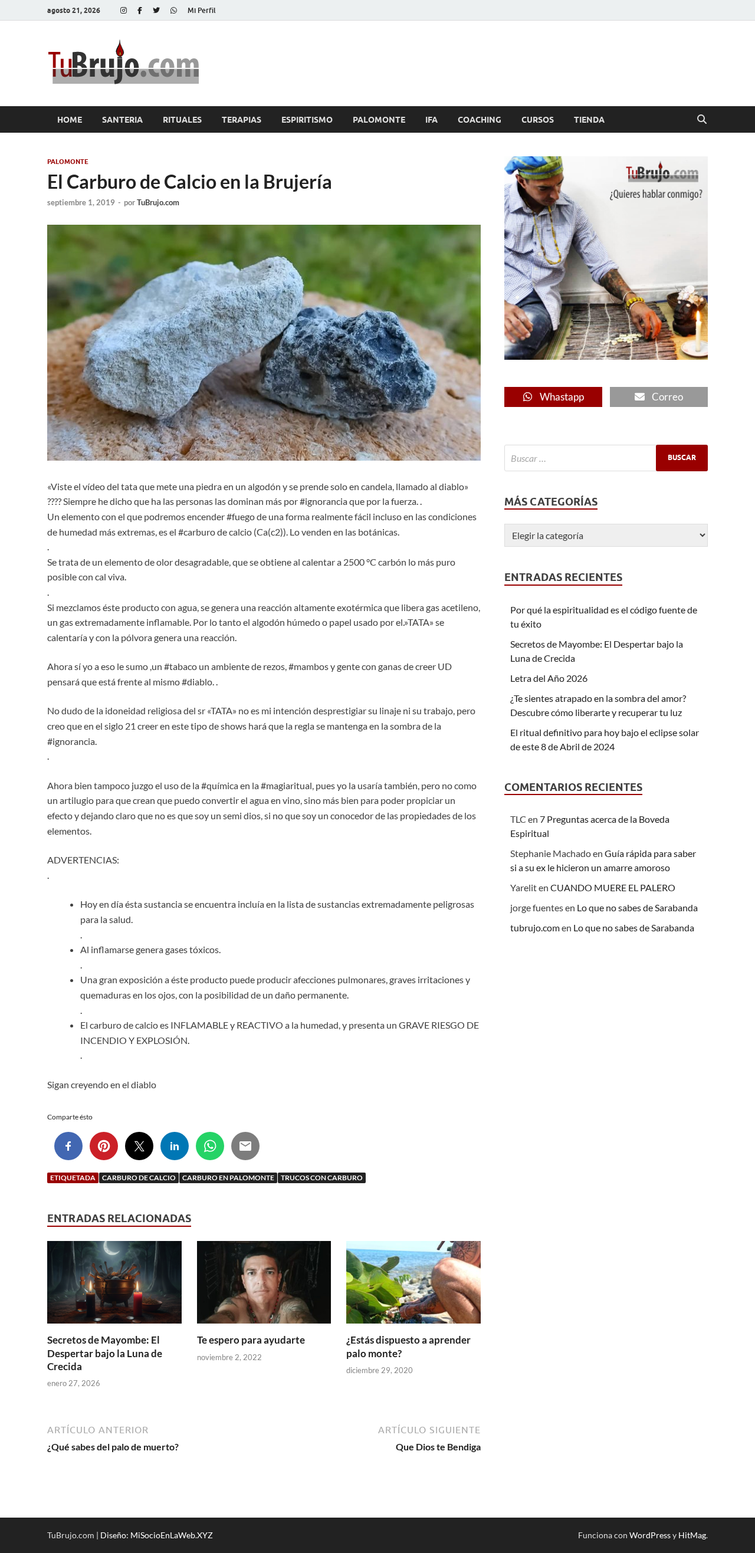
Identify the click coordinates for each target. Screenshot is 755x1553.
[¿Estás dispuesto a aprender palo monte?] (413, 1286)
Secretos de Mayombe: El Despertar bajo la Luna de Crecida (104, 1353)
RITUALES (182, 119)
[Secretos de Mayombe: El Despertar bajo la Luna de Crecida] (114, 1286)
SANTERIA (122, 119)
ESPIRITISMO (307, 119)
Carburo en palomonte (228, 1177)
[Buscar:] (606, 458)
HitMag (692, 1535)
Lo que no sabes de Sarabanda (637, 907)
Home (69, 119)
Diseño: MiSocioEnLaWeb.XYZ (156, 1535)
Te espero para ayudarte (251, 1340)
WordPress (650, 1535)
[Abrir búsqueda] (702, 119)
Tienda (589, 119)
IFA (431, 119)
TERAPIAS (241, 119)
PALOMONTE (379, 119)
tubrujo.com (535, 927)
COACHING (479, 119)
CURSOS (537, 119)
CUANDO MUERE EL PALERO (612, 887)
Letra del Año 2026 (548, 678)
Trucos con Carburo (322, 1177)
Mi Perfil (202, 10)
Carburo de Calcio (139, 1177)
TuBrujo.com (158, 202)
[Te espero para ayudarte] (264, 1286)
